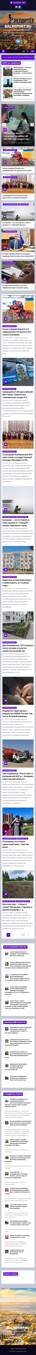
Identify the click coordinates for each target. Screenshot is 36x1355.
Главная (12, 1349)
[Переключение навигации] (24, 51)
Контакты (23, 1349)
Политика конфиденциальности (18, 1351)
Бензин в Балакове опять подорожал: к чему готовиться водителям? (22, 80)
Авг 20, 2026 (8, 913)
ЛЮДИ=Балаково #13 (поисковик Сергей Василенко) (17, 1251)
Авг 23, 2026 (8, 338)
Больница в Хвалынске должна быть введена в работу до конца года (18, 1078)
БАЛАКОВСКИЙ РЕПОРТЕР (10, 150)
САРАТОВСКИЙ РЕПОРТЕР (10, 231)
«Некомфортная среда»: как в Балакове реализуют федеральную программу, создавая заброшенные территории (22, 94)
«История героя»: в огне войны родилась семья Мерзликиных (18, 1206)
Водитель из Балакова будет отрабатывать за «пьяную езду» (17, 583)
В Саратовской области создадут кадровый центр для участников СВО (18, 255)
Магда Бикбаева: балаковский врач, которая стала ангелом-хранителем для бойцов (20, 1123)
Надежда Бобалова (23, 143)
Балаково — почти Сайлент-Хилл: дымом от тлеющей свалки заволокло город (16, 225)
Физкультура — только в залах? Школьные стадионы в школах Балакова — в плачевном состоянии (22, 71)
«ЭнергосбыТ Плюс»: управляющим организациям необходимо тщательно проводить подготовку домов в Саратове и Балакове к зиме (18, 1004)
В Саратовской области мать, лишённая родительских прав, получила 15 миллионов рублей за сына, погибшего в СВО (16, 288)
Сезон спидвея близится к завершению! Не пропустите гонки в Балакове (17, 170)
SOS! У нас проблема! (8, 901)
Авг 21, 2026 (8, 463)
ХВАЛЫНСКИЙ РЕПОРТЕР (9, 389)
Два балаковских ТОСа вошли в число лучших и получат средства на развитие (18, 648)
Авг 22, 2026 (8, 400)
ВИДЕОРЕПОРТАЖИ (9, 107)
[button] (28, 51)
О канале (17, 1349)
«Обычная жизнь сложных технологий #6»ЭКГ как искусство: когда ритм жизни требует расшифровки (16, 139)
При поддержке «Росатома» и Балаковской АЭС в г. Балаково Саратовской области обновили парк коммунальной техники (17, 779)
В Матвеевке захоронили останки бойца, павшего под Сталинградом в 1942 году (20, 1223)
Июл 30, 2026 (10, 143)
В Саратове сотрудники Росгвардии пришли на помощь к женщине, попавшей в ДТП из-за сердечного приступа (17, 990)
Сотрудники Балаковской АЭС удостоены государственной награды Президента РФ (15, 197)
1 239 (23, 935)
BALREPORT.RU (18, 26)
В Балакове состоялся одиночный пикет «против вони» (15, 844)
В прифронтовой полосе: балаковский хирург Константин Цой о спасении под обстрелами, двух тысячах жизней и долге (17, 1103)
